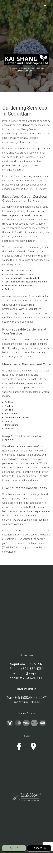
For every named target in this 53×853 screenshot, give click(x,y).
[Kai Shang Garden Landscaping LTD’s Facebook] (19, 747)
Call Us (14, 848)
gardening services (29, 124)
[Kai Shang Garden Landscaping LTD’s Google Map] (33, 747)
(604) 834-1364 (32, 668)
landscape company (39, 120)
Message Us (39, 848)
